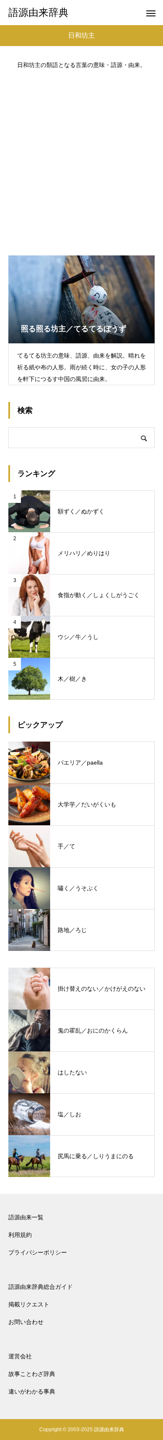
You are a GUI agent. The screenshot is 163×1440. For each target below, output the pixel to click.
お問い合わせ (25, 1322)
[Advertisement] (81, 158)
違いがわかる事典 (31, 1391)
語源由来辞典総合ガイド (40, 1286)
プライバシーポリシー (37, 1252)
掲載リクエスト (28, 1304)
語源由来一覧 (25, 1217)
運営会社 (20, 1356)
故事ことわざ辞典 (31, 1373)
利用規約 (20, 1234)
